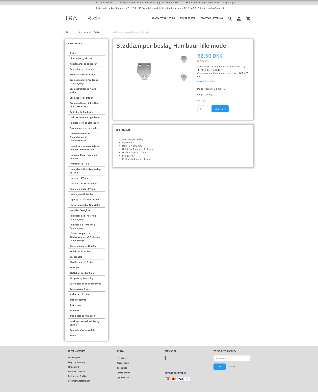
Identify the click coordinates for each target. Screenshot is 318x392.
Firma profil (187, 18)
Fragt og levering (211, 18)
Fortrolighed (74, 357)
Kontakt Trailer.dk (163, 18)
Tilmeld (219, 366)
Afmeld (232, 366)
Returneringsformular (79, 380)
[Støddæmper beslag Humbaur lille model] (144, 73)
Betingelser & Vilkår (77, 376)
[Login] (238, 18)
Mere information (206, 81)
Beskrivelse (123, 129)
